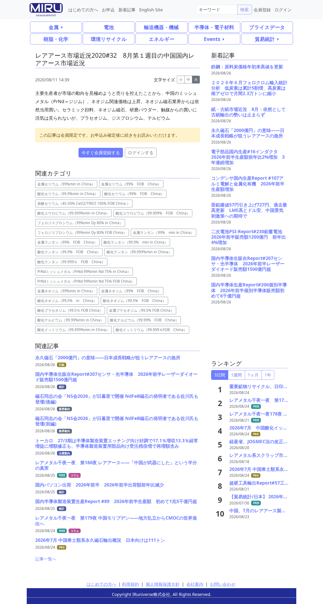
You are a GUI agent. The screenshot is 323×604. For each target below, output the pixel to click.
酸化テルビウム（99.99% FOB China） (144, 320)
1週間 (236, 375)
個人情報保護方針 (163, 584)
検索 (244, 9)
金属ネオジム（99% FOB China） (131, 291)
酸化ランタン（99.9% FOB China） (68, 251)
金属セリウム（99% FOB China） (131, 184)
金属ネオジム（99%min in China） (66, 291)
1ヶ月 (253, 375)
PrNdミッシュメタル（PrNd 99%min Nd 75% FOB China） (86, 281)
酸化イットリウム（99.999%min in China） (73, 329)
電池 (109, 27)
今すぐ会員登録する (101, 152)
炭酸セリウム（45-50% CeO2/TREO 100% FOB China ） (83, 203)
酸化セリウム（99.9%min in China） (67, 193)
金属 (54, 27)
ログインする (140, 152)
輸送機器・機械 (161, 27)
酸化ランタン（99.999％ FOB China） (71, 261)
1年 (268, 375)
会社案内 (194, 584)
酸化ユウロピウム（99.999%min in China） (73, 213)
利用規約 (130, 584)
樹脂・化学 (56, 38)
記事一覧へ (46, 559)
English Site (151, 10)
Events (212, 38)
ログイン (283, 10)
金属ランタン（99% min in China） (163, 232)
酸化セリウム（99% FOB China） (134, 193)
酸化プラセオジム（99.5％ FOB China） (70, 310)
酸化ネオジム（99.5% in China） (67, 300)
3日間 (219, 375)
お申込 (108, 10)
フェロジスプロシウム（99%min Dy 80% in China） (80, 222)
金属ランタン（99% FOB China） (67, 242)
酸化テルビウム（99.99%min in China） (70, 320)
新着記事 (126, 10)
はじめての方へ (83, 10)
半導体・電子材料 (214, 27)
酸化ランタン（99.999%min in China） (139, 251)
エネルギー (162, 38)
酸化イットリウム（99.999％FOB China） (151, 329)
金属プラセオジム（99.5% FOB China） (141, 310)
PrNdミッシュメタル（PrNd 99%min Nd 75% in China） (84, 271)
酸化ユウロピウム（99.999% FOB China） (153, 213)
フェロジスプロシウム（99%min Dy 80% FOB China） (82, 232)
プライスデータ (267, 27)
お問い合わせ (223, 584)
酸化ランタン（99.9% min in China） (136, 242)
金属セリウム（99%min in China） (66, 184)
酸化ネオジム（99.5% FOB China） (134, 300)
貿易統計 (265, 38)
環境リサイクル (109, 38)
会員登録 (262, 10)
